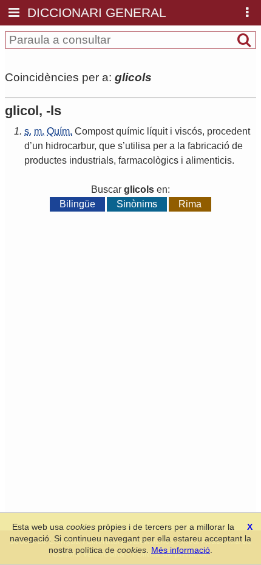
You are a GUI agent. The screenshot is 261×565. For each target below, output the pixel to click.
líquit (157, 131)
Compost (94, 131)
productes (45, 160)
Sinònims (137, 204)
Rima (190, 204)
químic (130, 131)
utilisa (138, 146)
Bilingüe (77, 204)
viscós (188, 131)
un (37, 146)
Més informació (180, 550)
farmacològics (148, 160)
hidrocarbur (70, 146)
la (181, 146)
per (160, 146)
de (237, 146)
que (107, 146)
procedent (228, 131)
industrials (91, 160)
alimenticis (209, 160)
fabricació (208, 146)
